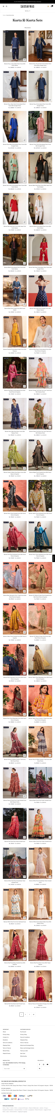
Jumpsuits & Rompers (23, 1108)
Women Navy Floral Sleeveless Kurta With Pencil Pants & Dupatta (14, 719)
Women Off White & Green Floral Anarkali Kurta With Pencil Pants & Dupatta (40, 596)
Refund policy (23, 1056)
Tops (7, 1108)
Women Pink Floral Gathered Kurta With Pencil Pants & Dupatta (15, 555)
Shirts (15, 1108)
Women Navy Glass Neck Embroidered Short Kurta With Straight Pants (15, 104)
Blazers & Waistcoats (33, 1108)
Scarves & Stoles (18, 1109)
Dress (4, 1108)
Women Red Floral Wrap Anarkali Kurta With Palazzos (14, 963)
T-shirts (11, 1108)
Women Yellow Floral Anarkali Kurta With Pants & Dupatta (14, 637)
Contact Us (5, 1037)
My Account (23, 1031)
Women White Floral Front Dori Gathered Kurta (15, 921)
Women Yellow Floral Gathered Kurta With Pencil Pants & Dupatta (40, 514)
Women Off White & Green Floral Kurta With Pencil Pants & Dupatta (40, 637)
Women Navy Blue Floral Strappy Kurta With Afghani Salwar (40, 309)
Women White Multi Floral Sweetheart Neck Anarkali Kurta (14, 881)
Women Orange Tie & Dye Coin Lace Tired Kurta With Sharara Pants (40, 391)
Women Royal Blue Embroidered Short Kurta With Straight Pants (15, 145)
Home (4, 15)
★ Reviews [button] (53, 558)
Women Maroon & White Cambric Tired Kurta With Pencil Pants (15, 760)
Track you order (24, 1050)
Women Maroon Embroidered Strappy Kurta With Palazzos (40, 1004)
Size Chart (22, 1053)
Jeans (7, 1111)
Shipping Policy (6, 1045)
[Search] (6, 6)
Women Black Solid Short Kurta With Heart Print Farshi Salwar (40, 186)
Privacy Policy (6, 1034)
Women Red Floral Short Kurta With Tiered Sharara (40, 963)
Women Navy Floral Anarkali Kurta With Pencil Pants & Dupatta (15, 514)
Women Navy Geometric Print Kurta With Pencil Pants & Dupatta (14, 678)
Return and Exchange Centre (27, 1048)
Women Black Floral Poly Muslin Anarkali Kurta (40, 800)
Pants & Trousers (39, 1109)
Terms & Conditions (7, 1042)
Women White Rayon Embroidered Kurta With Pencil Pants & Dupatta (40, 350)
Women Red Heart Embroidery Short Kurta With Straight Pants (40, 268)
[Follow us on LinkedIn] (40, 1068)
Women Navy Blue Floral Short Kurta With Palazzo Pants (15, 432)
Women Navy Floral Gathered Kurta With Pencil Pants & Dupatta (40, 555)
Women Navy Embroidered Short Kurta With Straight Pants (40, 104)
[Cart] (51, 6)
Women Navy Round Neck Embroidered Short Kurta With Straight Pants (40, 64)
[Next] (34, 1014)
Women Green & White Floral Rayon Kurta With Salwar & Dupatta (15, 473)
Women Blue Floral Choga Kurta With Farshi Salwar (14, 309)
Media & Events (6, 1053)
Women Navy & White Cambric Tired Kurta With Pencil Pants (40, 760)
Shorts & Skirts (13, 1111)
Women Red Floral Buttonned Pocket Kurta (15, 1003)
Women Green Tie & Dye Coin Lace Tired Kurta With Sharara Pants (40, 432)
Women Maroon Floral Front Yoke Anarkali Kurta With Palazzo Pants (14, 801)
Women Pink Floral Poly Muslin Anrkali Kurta (14, 841)
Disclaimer (5, 1040)
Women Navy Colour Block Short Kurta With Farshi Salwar (14, 64)
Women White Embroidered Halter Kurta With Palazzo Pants (40, 922)
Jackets (41, 1108)
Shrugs (45, 1108)
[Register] (24, 1068)
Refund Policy (6, 1050)
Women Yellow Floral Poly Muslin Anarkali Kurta (40, 841)
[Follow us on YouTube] (47, 1064)
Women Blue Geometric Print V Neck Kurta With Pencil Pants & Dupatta (14, 596)
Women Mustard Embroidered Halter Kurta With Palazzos (14, 350)
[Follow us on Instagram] (43, 1064)
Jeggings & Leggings (22, 1111)
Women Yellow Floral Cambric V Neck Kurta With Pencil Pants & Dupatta (40, 719)
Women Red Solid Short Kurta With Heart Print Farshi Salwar (15, 227)
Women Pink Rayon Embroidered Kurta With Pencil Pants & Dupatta (14, 391)
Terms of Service (7, 1048)
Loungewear (31, 1109)
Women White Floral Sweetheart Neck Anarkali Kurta (40, 881)
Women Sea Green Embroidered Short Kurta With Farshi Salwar (15, 186)
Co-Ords (25, 1109)
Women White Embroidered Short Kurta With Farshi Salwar (40, 227)
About (4, 1031)
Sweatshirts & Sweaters (8, 1109)
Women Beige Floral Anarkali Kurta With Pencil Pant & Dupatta (40, 473)
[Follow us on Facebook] (40, 1064)
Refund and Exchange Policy (27, 1045)
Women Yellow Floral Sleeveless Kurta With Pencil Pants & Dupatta (40, 678)
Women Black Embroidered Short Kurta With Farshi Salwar (14, 268)
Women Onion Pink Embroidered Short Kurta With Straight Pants (40, 145)
